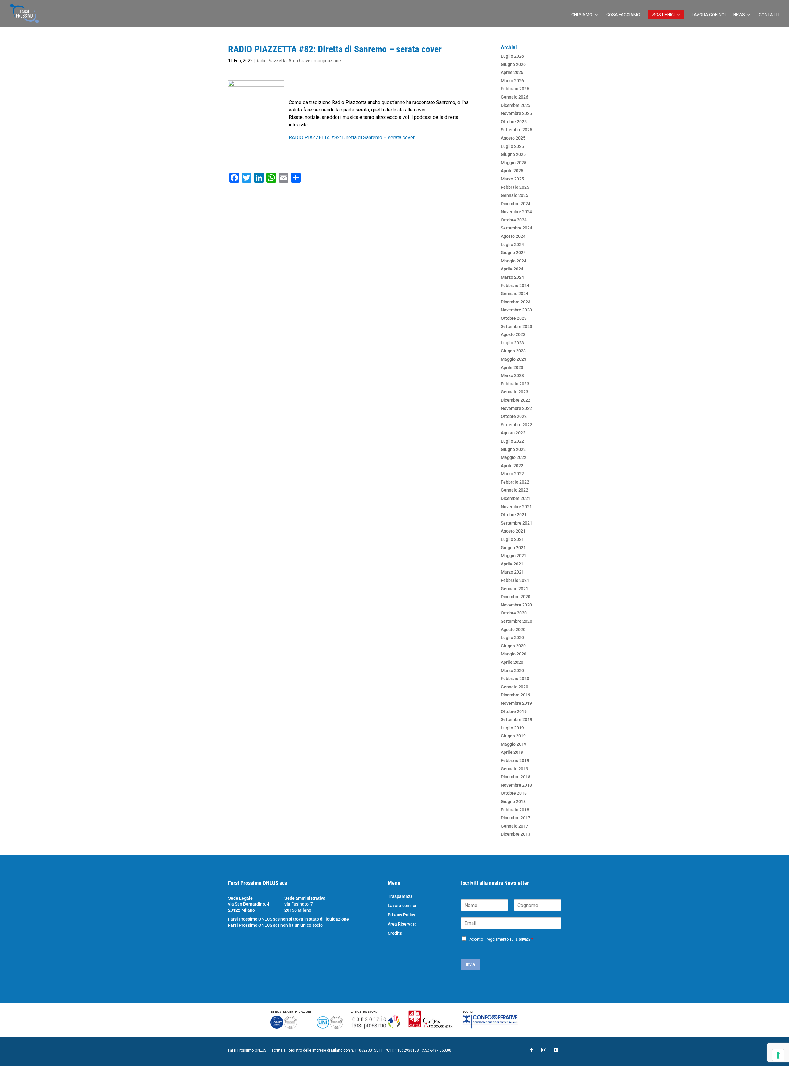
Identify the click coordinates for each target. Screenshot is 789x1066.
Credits (395, 933)
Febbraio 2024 (515, 285)
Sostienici (663, 14)
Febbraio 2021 (515, 580)
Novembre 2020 (516, 604)
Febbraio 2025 (515, 187)
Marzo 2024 (512, 277)
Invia (470, 964)
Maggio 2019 (513, 744)
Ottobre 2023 (514, 318)
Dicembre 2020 (515, 596)
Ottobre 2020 (514, 612)
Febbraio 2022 (515, 482)
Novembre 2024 (516, 211)
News (739, 15)
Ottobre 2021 (514, 514)
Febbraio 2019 (515, 760)
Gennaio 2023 (514, 391)
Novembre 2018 (516, 785)
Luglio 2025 (512, 146)
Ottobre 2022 (514, 416)
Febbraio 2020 (515, 678)
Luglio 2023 (512, 342)
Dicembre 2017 (515, 817)
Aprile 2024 (512, 268)
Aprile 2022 (512, 465)
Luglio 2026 (512, 56)
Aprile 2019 (512, 752)
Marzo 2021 (512, 571)
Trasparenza (400, 896)
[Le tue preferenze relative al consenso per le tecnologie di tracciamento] (778, 1055)
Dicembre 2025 (515, 105)
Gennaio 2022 (514, 490)
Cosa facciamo (623, 15)
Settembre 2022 (516, 424)
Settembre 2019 (516, 719)
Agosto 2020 (513, 629)
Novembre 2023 (516, 309)
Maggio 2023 (513, 359)
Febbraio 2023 (515, 383)
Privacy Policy (401, 915)
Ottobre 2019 (514, 711)
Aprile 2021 (512, 563)
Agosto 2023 (513, 334)
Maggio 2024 (513, 260)
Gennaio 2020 (514, 686)
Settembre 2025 (516, 129)
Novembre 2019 (516, 703)
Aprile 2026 (512, 72)
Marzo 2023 (512, 375)
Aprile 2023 (512, 367)
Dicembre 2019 (515, 694)
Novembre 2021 (516, 506)
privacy (524, 939)
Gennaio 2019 (514, 768)
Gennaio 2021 (514, 588)
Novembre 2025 (516, 113)
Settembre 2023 (516, 326)
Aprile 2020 (512, 662)
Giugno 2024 (513, 252)
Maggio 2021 (513, 555)
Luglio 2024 (512, 244)
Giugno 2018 (513, 801)
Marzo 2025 (512, 178)
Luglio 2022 (512, 441)
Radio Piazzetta (271, 60)
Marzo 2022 (512, 473)
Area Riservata (402, 924)
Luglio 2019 (512, 727)
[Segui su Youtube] (556, 1050)
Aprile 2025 (512, 170)
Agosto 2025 (513, 138)
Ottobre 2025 (514, 121)
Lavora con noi (709, 15)
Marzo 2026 (512, 80)
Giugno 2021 (513, 547)
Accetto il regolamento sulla (501, 939)
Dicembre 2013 (515, 834)
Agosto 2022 (513, 432)
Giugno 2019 (513, 735)
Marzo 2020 (512, 670)
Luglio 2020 (512, 637)
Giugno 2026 (513, 64)
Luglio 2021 (512, 539)
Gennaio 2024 (514, 293)
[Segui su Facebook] (531, 1050)
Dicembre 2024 (515, 203)
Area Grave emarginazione (314, 60)
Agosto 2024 (513, 236)
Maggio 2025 (513, 162)
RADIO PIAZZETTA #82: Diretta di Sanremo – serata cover (352, 137)
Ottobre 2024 (514, 219)
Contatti (769, 15)
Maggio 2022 (513, 457)
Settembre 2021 (516, 523)
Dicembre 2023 (515, 301)
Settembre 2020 (516, 621)
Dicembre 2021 (515, 498)
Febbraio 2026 (515, 88)
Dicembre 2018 (515, 776)
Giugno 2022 (513, 449)
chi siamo (581, 15)
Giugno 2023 (513, 350)
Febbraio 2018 (515, 809)
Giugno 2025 (513, 154)
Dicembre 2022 (515, 400)
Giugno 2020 (513, 645)
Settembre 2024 (516, 227)
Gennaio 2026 (514, 97)
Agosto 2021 (513, 531)
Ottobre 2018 (514, 793)
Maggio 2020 (513, 653)
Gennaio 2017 (514, 826)
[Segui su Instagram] (544, 1050)
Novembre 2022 (516, 408)
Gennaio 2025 (514, 195)
